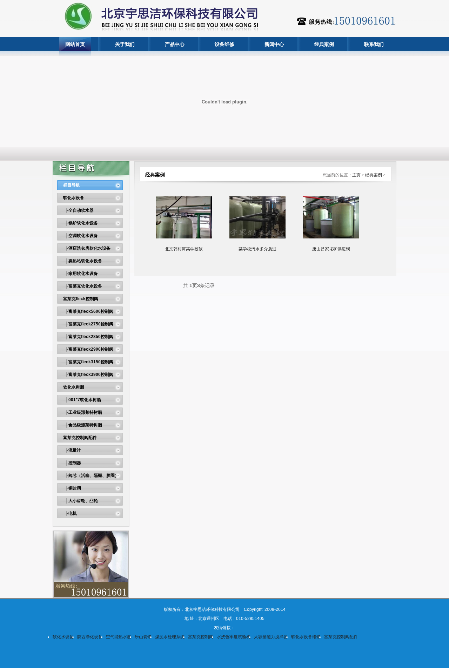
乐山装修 (143, 636)
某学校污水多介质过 (257, 249)
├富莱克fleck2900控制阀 (88, 349)
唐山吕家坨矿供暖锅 (331, 249)
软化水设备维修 (306, 636)
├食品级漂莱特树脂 (82, 425)
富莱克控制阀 (200, 636)
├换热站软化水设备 (82, 260)
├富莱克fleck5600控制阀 (88, 311)
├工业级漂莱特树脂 (82, 412)
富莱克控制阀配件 (80, 437)
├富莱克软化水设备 (82, 286)
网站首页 (75, 44)
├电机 (70, 513)
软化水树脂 (73, 387)
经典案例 (324, 44)
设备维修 (224, 44)
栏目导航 (71, 185)
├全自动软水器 (78, 210)
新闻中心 (274, 44)
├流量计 (72, 450)
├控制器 (72, 462)
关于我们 (125, 44)
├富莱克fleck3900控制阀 (88, 374)
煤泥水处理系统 (170, 636)
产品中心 (175, 44)
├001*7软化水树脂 (82, 399)
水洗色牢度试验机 (233, 636)
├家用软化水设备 (80, 273)
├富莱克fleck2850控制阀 (88, 336)
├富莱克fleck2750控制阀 (88, 324)
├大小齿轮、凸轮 (80, 500)
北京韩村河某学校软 (184, 249)
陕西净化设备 (89, 636)
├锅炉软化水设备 (80, 223)
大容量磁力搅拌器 (271, 636)
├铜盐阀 (72, 488)
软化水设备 (73, 197)
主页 (356, 175)
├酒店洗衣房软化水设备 (86, 248)
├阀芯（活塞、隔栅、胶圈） (91, 475)
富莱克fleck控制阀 (80, 298)
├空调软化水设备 (80, 235)
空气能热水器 (118, 636)
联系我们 (374, 44)
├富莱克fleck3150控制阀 (88, 361)
